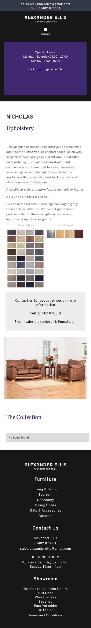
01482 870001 (49, 313)
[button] (45, 31)
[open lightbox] (45, 256)
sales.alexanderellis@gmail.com (51, 322)
